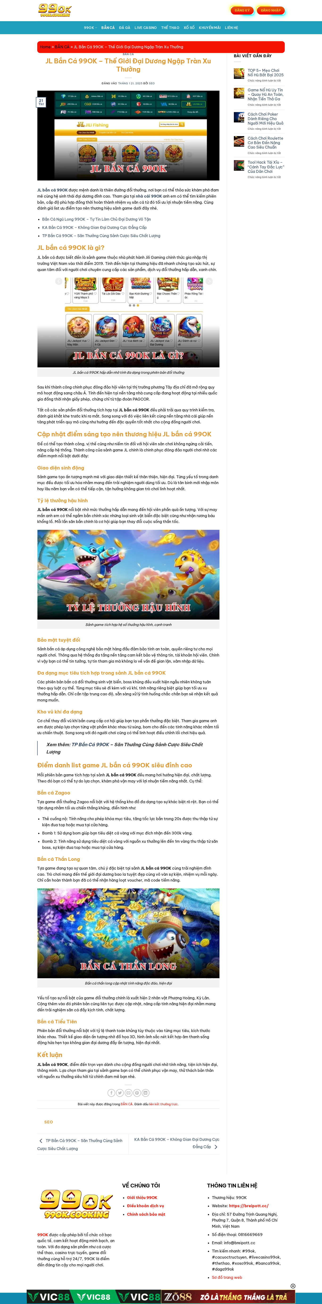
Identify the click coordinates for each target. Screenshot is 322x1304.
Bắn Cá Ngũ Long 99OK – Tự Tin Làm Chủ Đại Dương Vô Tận (96, 219)
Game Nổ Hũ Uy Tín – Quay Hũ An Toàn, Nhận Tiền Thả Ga (266, 94)
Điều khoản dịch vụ (145, 1205)
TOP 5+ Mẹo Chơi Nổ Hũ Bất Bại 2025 (266, 72)
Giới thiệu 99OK (142, 1197)
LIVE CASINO (146, 28)
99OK (89, 28)
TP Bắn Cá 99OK (90, 744)
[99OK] (60, 10)
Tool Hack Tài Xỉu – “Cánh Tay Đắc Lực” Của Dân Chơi (266, 167)
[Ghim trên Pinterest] (137, 1093)
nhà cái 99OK (149, 196)
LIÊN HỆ (231, 28)
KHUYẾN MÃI (210, 28)
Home (45, 47)
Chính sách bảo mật (146, 1214)
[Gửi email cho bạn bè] (128, 1093)
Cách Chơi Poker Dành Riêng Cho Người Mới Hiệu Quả (265, 119)
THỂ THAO (170, 28)
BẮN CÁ (108, 28)
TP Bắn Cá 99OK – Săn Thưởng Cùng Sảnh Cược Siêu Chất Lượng (101, 235)
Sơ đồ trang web (227, 1277)
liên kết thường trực (163, 1104)
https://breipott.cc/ (249, 1205)
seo (152, 83)
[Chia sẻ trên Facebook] (111, 1093)
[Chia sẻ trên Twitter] (120, 1093)
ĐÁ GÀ (124, 28)
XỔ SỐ (189, 28)
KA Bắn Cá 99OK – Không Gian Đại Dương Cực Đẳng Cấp (94, 227)
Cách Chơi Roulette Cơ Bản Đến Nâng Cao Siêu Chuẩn (265, 143)
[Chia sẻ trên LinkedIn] (145, 1093)
